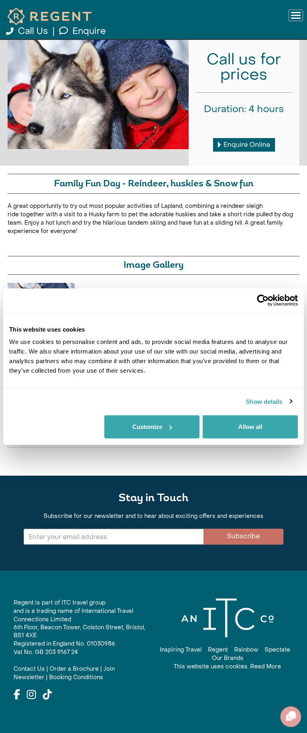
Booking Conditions (76, 677)
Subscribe (243, 536)
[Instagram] (31, 695)
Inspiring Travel (180, 650)
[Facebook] (17, 695)
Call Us (33, 31)
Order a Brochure (74, 669)
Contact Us (29, 669)
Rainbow (246, 650)
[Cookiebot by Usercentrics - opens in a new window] (263, 300)
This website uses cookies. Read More (227, 666)
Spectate (277, 650)
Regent (218, 650)
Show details (264, 401)
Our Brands (227, 658)
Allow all (250, 426)
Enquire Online (246, 144)
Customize (147, 426)
